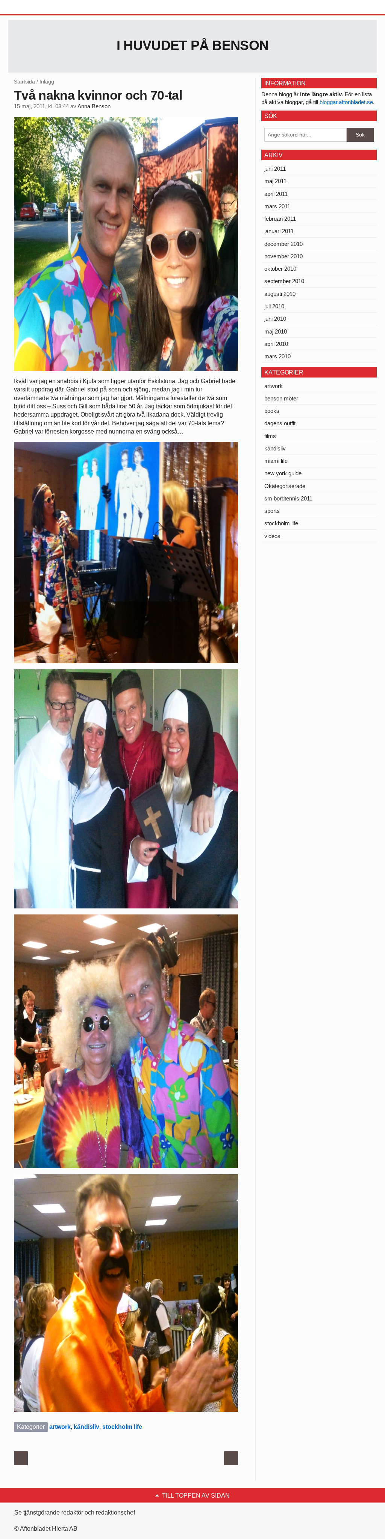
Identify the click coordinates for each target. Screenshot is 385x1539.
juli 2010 (274, 306)
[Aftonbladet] (36, 7)
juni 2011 (275, 168)
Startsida (24, 82)
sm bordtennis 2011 (288, 498)
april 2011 (276, 194)
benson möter (281, 398)
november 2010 (283, 256)
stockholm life (122, 1427)
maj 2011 (275, 181)
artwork (60, 1427)
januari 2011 (279, 231)
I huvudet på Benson (192, 45)
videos (272, 536)
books (271, 411)
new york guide (283, 473)
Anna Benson (94, 106)
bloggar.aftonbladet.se (346, 102)
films (270, 436)
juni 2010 (275, 318)
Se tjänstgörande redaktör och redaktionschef (74, 1512)
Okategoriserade (284, 486)
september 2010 (284, 281)
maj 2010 (275, 331)
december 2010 (283, 244)
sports (272, 511)
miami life (276, 461)
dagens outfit (280, 423)
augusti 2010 (280, 294)
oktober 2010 (280, 268)
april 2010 (276, 344)
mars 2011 (277, 206)
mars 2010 (277, 356)
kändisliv (86, 1427)
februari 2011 (280, 218)
